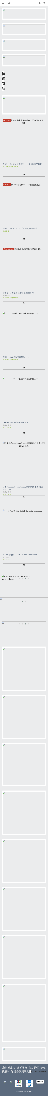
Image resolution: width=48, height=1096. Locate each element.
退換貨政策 (8, 1067)
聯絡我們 (34, 1067)
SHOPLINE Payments (27, 1091)
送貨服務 (22, 1067)
